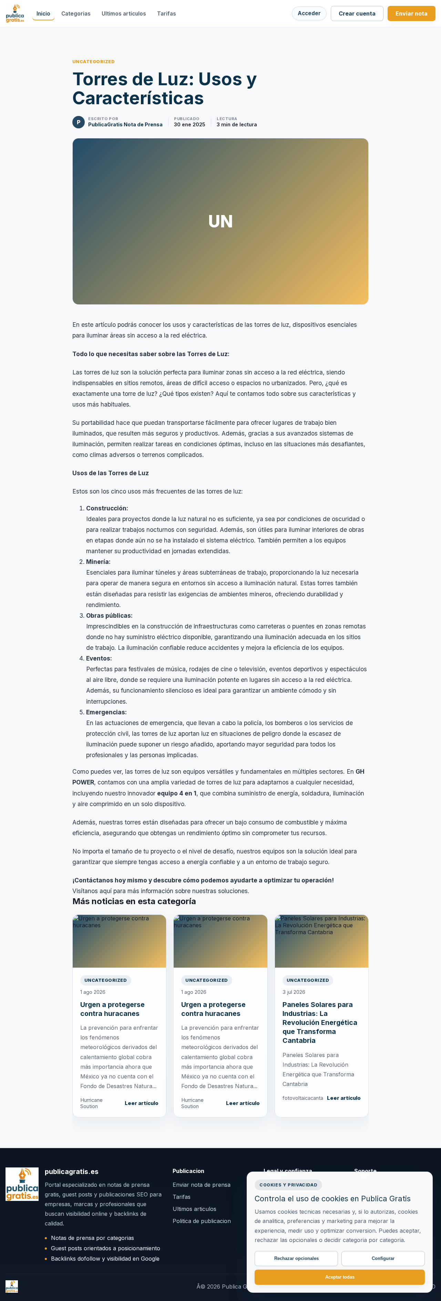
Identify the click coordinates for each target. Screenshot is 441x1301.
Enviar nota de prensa (201, 1184)
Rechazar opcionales (296, 1258)
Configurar (383, 1258)
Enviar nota (412, 13)
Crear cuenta (357, 13)
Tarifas (166, 13)
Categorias (76, 13)
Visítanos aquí (92, 890)
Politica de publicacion (202, 1220)
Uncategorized (93, 61)
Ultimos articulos (124, 13)
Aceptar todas (340, 1277)
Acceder (309, 13)
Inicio (43, 13)
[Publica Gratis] (15, 13)
